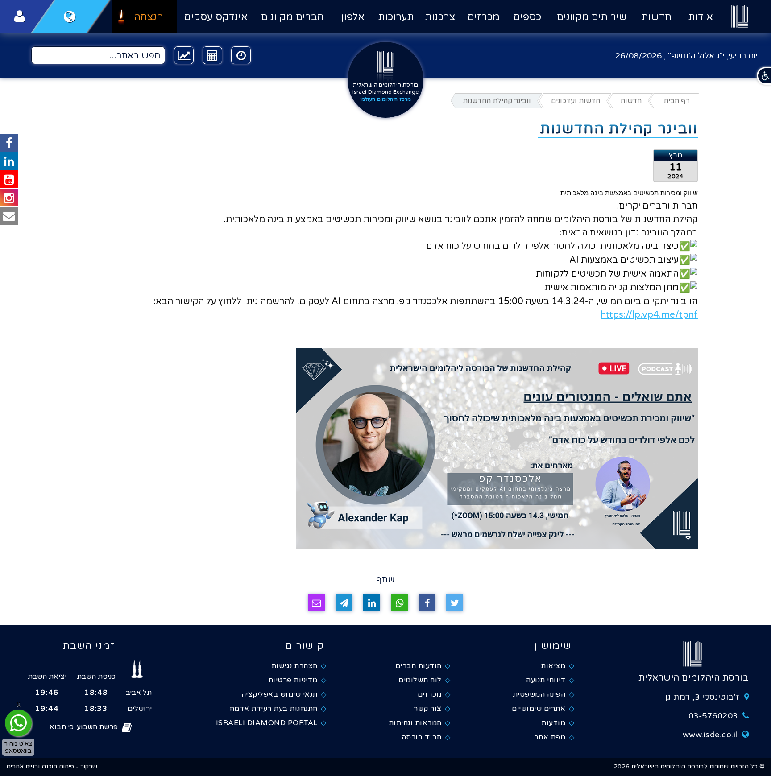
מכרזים (484, 17)
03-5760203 (713, 716)
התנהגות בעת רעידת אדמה (274, 708)
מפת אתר (550, 737)
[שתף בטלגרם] (344, 602)
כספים (527, 17)
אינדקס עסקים (215, 17)
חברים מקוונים (292, 17)
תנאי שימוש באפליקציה (279, 694)
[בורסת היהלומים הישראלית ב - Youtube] (9, 179)
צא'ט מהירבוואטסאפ (18, 747)
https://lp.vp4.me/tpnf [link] (649, 315)
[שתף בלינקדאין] (371, 602)
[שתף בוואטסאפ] (399, 602)
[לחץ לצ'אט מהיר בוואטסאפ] (18, 723)
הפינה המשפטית (539, 694)
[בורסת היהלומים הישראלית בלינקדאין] (9, 161)
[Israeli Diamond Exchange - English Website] (69, 16)
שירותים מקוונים (592, 17)
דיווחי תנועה (545, 680)
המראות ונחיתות (415, 722)
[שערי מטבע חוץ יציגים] (184, 55)
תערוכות (396, 17)
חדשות (657, 17)
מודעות (553, 722)
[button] (764, 76)
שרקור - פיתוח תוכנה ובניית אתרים (51, 766)
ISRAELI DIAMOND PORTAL (267, 722)
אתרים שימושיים (538, 708)
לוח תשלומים (420, 680)
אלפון (352, 17)
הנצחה (148, 17)
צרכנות (440, 17)
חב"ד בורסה (422, 737)
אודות (700, 17)
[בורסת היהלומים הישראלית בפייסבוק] (9, 143)
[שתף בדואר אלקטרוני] (316, 602)
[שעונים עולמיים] (241, 55)
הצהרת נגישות (294, 665)
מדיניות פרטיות (293, 680)
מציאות (553, 665)
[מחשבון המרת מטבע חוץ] (212, 55)
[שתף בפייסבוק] (427, 602)
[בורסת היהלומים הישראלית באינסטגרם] (9, 197)
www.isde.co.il (710, 734)
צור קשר (428, 708)
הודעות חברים (418, 665)
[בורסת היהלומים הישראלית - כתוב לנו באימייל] (9, 216)
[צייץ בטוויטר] (454, 602)
